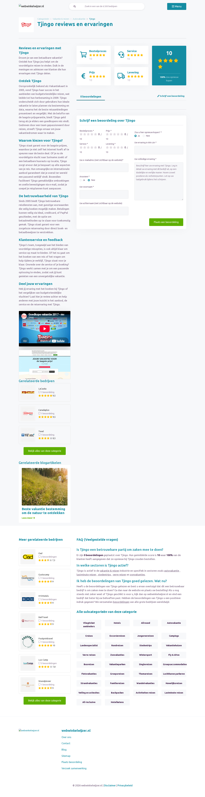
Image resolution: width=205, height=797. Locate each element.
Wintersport (145, 655)
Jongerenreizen (145, 636)
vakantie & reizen (109, 570)
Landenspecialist (89, 645)
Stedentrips (145, 645)
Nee (93, 180)
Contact (66, 743)
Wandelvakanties (145, 683)
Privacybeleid (125, 785)
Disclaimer (110, 785)
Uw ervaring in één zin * (145, 142)
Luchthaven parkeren (174, 674)
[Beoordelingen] (31, 6)
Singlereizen (145, 664)
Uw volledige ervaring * (145, 159)
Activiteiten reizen (145, 693)
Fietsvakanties (88, 674)
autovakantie (171, 570)
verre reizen (119, 574)
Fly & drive (173, 655)
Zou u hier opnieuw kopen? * (148, 132)
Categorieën (43, 19)
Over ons (66, 737)
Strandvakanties (89, 683)
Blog (64, 749)
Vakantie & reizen (61, 19)
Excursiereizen (117, 636)
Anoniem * (85, 176)
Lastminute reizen (174, 693)
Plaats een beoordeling (166, 222)
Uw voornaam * (87, 187)
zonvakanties (137, 574)
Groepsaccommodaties (174, 664)
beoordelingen (121, 602)
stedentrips (104, 574)
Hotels (117, 623)
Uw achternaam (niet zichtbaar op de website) (101, 203)
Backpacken (117, 693)
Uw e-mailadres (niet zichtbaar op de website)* (101, 160)
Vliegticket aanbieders (89, 625)
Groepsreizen (117, 674)
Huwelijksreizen (174, 683)
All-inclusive (88, 702)
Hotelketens (117, 702)
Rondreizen (117, 645)
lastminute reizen (86, 574)
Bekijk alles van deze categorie (44, 451)
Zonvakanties (117, 655)
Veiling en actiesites (88, 693)
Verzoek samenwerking (74, 768)
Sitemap (66, 756)
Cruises (89, 636)
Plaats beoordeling (72, 762)
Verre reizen (89, 655)
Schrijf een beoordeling (171, 96)
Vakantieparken (117, 664)
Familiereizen (117, 683)
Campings (174, 636)
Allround (145, 623)
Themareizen (145, 674)
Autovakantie (79, 19)
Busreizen (89, 664)
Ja (84, 180)
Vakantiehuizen (174, 645)
